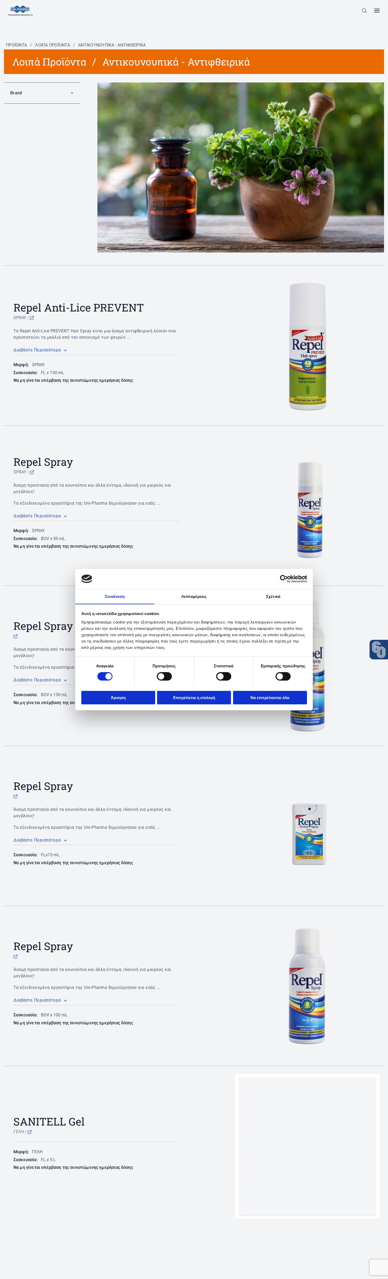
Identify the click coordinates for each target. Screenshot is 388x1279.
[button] (364, 10)
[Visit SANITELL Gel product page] (29, 1131)
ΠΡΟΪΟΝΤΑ (16, 45)
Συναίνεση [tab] (115, 596)
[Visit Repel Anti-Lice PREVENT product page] (32, 317)
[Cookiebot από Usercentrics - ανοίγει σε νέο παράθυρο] (284, 579)
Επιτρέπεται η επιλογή (194, 697)
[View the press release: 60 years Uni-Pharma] (379, 649)
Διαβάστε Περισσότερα (37, 349)
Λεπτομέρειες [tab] (194, 596)
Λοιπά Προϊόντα (52, 45)
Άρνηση (118, 697)
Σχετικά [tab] (273, 596)
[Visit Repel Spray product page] (32, 472)
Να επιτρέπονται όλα (269, 697)
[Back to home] (20, 10)
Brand (16, 92)
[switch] (164, 676)
